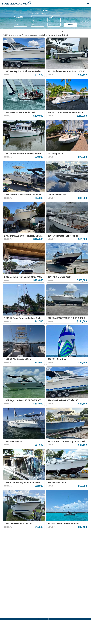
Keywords (45, 10)
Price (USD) (18, 17)
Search (70, 25)
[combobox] (76, 31)
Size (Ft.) (51, 17)
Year (32, 17)
